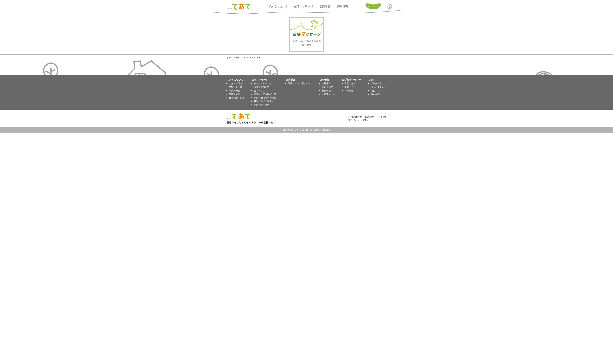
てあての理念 (235, 83)
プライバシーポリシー (359, 120)
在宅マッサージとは (264, 83)
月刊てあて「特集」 (264, 101)
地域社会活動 (235, 86)
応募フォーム (328, 94)
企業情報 (369, 116)
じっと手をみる (378, 86)
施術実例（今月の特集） (266, 97)
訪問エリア (259, 90)
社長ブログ (376, 90)
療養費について (261, 86)
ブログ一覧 (376, 83)
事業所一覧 (234, 90)
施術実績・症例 (261, 104)
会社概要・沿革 (237, 97)
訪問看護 (325, 6)
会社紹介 (326, 83)
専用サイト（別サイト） (300, 83)
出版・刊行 (350, 86)
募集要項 (326, 90)
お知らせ (348, 90)
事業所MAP (234, 94)
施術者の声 (327, 86)
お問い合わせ (355, 116)
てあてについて (277, 6)
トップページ (233, 57)
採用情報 (342, 6)
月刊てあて (350, 83)
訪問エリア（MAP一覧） (266, 94)
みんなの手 (376, 94)
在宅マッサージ (303, 6)
